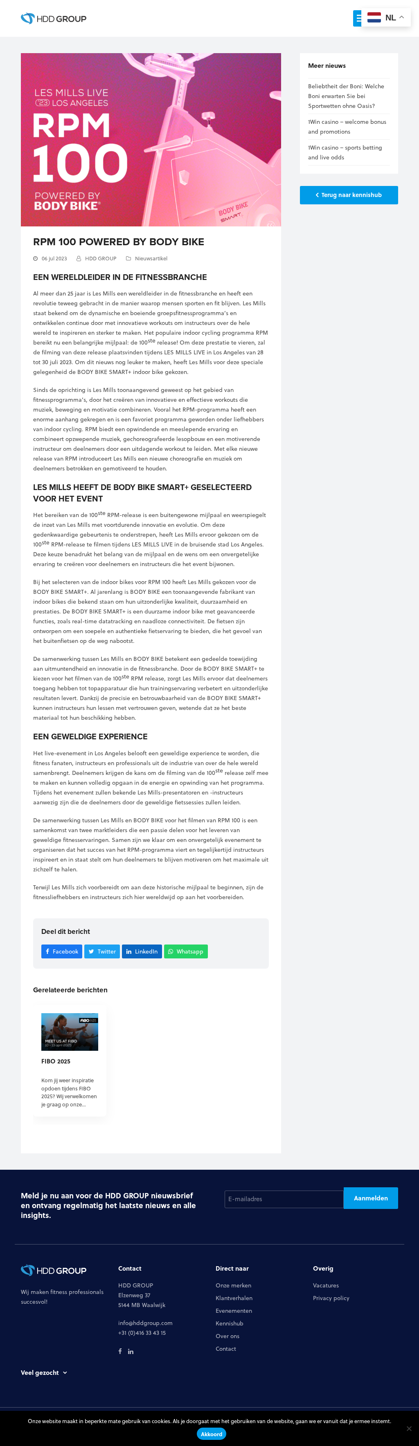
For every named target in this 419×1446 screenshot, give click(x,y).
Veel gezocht (40, 1372)
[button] (61, 952)
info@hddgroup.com (145, 1323)
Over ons (227, 1336)
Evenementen (234, 1311)
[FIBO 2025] (69, 1031)
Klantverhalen (234, 1298)
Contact (226, 1349)
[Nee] (409, 1428)
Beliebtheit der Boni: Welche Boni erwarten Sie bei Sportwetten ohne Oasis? (346, 96)
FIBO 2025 (55, 1061)
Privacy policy (331, 1298)
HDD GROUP (101, 258)
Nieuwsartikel (151, 258)
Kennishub (229, 1323)
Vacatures (326, 1285)
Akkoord (211, 1434)
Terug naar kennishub (352, 194)
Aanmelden (371, 1197)
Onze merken (233, 1285)
